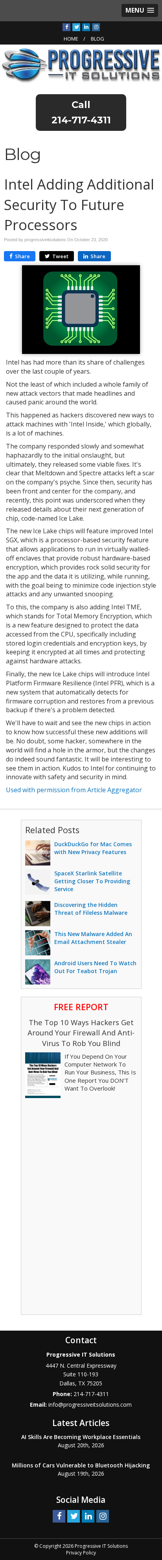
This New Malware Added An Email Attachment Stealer (93, 938)
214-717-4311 (81, 120)
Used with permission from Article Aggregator (74, 790)
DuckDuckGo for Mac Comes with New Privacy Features (93, 848)
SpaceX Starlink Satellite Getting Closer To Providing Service (92, 881)
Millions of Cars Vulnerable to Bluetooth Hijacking (81, 1465)
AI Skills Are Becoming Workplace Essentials (80, 1437)
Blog (97, 38)
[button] (140, 10)
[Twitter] (76, 27)
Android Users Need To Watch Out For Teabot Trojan (95, 967)
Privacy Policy (81, 1552)
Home (71, 38)
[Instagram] (96, 27)
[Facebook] (66, 27)
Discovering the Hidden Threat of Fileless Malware (90, 908)
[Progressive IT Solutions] (81, 65)
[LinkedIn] (86, 27)
